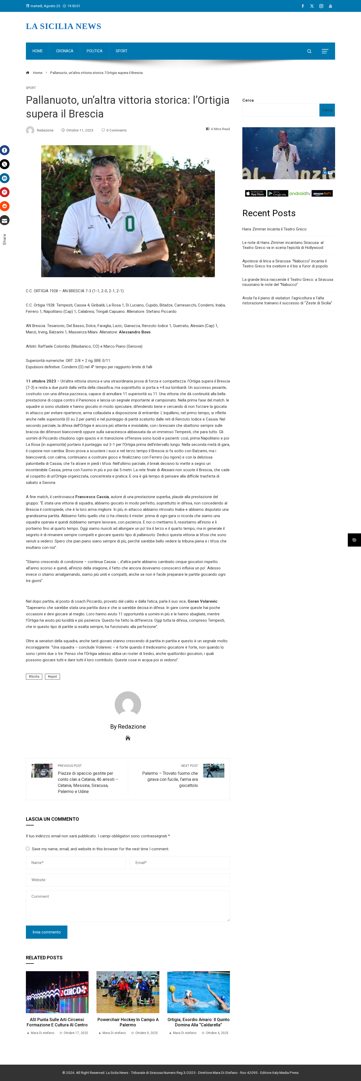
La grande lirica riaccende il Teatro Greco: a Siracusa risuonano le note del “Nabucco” (287, 282)
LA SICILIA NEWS (63, 26)
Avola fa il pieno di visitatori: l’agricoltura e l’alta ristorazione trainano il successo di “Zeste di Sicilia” (287, 301)
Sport (31, 87)
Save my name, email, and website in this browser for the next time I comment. (100, 849)
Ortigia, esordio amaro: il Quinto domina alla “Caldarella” (199, 1022)
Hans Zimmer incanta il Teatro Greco (274, 229)
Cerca (248, 100)
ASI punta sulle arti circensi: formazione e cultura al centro (57, 1022)
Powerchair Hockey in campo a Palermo (128, 1022)
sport (53, 676)
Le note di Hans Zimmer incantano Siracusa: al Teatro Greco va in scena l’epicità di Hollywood (282, 245)
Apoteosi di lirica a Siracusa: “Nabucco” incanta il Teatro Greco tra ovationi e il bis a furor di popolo (285, 264)
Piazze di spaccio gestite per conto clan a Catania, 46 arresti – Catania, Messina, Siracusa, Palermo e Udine (88, 779)
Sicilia (35, 676)
